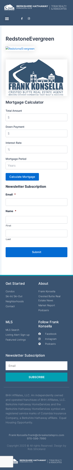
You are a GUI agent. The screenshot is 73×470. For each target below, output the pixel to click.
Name (11, 211)
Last (8, 239)
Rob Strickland (36, 449)
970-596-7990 (36, 438)
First (8, 225)
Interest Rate (14, 142)
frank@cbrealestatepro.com (46, 435)
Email (11, 194)
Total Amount (14, 110)
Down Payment (15, 126)
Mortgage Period (16, 158)
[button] (7, 18)
